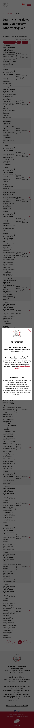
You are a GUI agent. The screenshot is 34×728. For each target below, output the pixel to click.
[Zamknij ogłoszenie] (29, 330)
